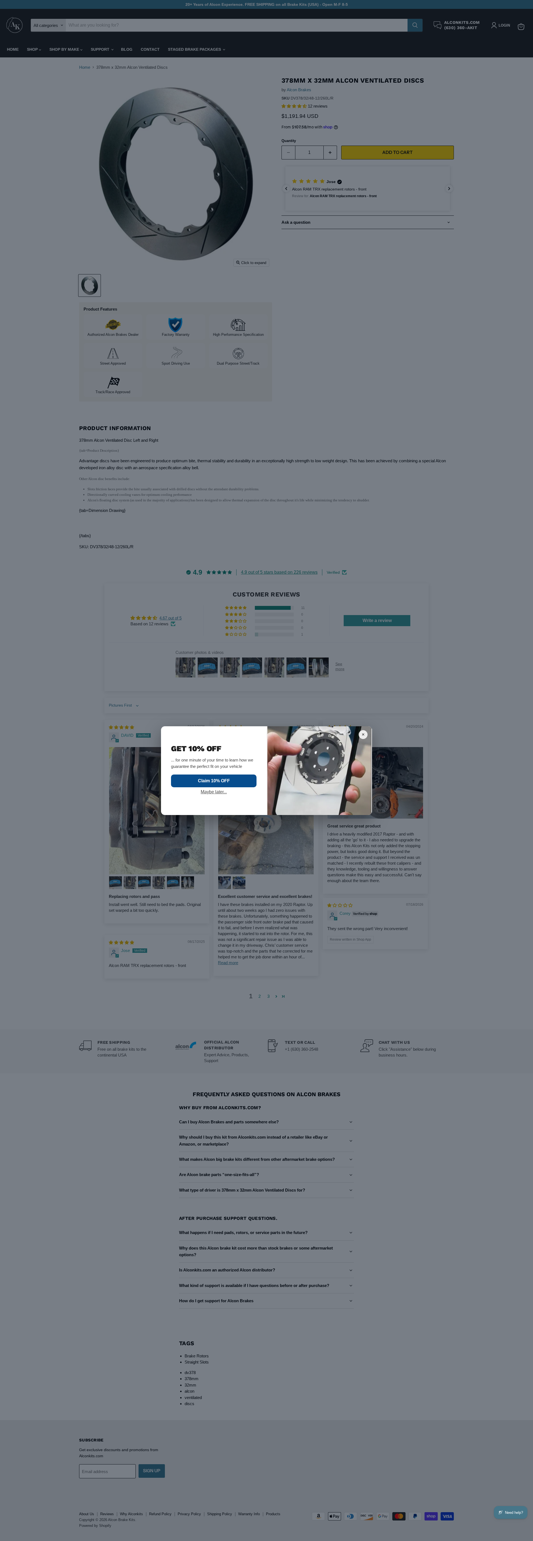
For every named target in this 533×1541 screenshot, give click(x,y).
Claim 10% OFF (214, 780)
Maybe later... (214, 791)
